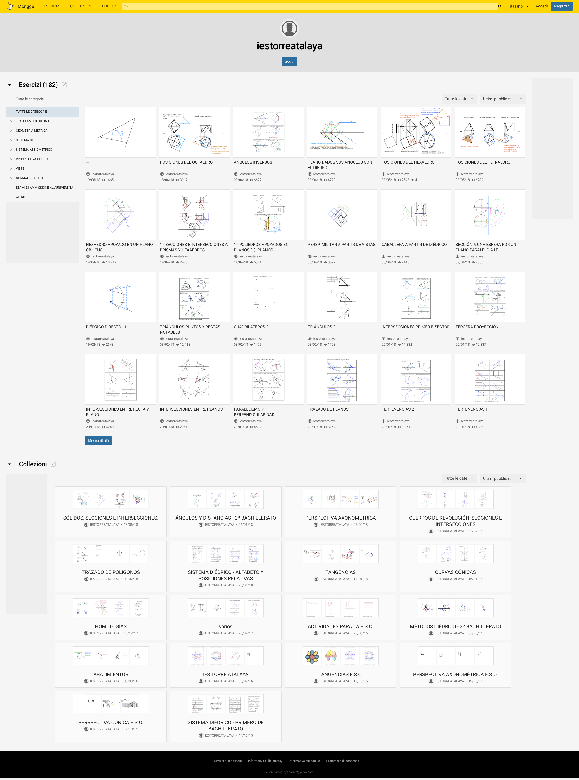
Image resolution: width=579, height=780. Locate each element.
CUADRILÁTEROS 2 (251, 327)
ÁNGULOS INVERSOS (253, 162)
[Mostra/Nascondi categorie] (11, 99)
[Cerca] (500, 6)
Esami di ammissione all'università (44, 188)
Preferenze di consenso (342, 761)
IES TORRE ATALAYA (225, 675)
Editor (109, 6)
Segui (289, 61)
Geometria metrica (31, 131)
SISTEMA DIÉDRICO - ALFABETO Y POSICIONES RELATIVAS (225, 576)
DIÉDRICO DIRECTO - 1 (106, 327)
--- (87, 162)
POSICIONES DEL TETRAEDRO (483, 162)
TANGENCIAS (340, 572)
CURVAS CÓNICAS (455, 572)
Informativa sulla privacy (265, 761)
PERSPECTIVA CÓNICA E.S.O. (110, 722)
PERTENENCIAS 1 (472, 409)
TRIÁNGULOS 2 (321, 327)
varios (225, 627)
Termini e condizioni (228, 761)
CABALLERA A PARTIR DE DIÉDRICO (414, 244)
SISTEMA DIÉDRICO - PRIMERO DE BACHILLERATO (226, 726)
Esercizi (52, 6)
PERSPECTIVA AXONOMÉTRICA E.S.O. (455, 675)
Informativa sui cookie (304, 761)
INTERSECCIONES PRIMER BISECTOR (416, 327)
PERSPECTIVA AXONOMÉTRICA (340, 518)
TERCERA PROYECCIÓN (477, 327)
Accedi (541, 6)
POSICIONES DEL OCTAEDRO (186, 162)
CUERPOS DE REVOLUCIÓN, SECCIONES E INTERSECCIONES (455, 521)
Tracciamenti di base (33, 121)
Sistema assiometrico (34, 150)
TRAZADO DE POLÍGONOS (111, 572)
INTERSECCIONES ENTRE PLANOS (191, 409)
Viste (20, 169)
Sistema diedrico (30, 140)
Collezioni (81, 6)
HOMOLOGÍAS (111, 627)
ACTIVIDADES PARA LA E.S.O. (340, 627)
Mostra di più (98, 441)
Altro (20, 197)
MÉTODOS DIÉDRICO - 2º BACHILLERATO (455, 627)
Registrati (562, 6)
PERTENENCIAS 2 (398, 409)
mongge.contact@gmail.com (295, 772)
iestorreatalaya (103, 174)
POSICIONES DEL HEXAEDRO (408, 162)
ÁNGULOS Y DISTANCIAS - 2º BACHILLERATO (225, 518)
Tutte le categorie (31, 112)
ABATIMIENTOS (110, 675)
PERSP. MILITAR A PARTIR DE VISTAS (341, 244)
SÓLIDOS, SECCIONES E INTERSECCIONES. (110, 518)
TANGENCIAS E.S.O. (340, 675)
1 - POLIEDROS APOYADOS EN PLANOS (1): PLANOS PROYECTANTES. (261, 250)
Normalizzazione (30, 178)
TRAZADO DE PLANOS (328, 409)
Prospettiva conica (32, 159)
